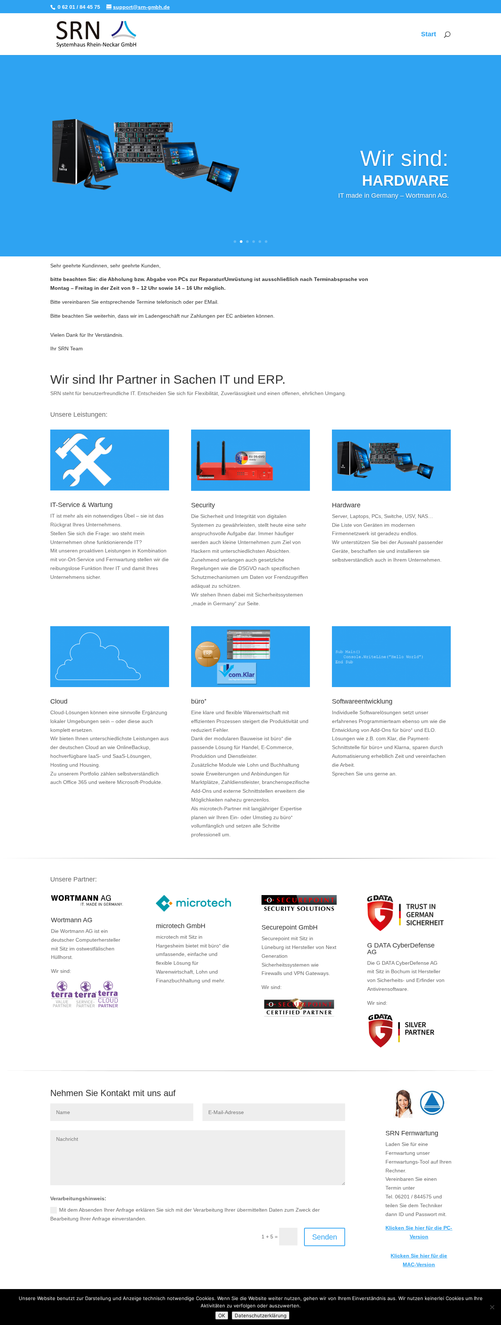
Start (428, 35)
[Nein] (491, 1307)
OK (221, 1315)
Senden (324, 1237)
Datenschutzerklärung (260, 1315)
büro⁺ (198, 701)
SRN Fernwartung (411, 1133)
